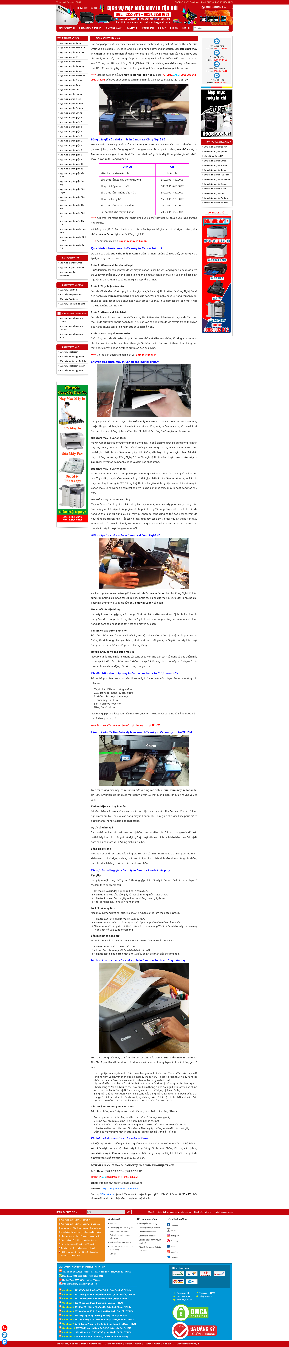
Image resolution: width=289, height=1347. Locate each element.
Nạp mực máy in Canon (71, 71)
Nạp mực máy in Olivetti (71, 113)
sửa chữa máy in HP (213, 156)
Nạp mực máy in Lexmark (72, 94)
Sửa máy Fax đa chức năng (72, 304)
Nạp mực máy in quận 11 (71, 164)
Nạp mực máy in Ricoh (70, 99)
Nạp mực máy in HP (69, 57)
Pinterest (174, 1241)
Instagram (175, 1236)
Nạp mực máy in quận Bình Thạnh (72, 191)
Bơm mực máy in (67, 28)
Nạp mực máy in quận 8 (71, 150)
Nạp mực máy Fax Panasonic (68, 274)
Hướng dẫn (148, 28)
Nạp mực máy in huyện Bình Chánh (73, 239)
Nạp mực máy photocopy (74, 313)
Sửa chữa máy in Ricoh (215, 189)
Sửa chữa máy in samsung (216, 175)
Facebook (175, 1225)
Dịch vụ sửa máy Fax (72, 285)
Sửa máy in (132, 28)
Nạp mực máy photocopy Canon (71, 320)
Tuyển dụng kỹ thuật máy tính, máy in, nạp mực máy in (122, 1229)
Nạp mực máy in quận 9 (71, 155)
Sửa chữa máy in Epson (215, 184)
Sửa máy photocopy (69, 352)
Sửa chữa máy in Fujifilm (216, 203)
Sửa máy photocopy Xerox (72, 370)
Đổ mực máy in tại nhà (90, 28)
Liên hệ (186, 28)
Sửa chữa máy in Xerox (215, 170)
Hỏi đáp (162, 28)
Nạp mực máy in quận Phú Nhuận (72, 199)
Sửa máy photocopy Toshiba (73, 361)
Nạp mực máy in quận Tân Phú (72, 207)
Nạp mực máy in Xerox (70, 85)
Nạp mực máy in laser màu (72, 48)
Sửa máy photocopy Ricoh (72, 356)
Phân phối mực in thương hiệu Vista (120, 1236)
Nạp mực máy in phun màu (72, 52)
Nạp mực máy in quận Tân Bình (72, 175)
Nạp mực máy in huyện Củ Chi (72, 247)
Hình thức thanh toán (147, 1232)
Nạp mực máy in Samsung (72, 66)
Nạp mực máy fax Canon (71, 263)
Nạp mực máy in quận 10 (71, 159)
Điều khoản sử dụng (224, 1212)
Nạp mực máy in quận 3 (71, 127)
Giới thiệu (71, 2)
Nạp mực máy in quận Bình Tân (72, 215)
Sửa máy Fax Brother (69, 290)
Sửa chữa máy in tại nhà (215, 151)
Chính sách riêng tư (202, 1212)
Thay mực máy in (114, 28)
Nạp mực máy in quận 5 (71, 136)
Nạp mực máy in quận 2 (71, 122)
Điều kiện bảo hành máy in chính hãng (150, 1241)
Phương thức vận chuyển (149, 1228)
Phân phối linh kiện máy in (120, 1242)
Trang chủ (60, 2)
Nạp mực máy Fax (70, 258)
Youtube (174, 1252)
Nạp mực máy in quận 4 (71, 131)
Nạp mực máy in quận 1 (71, 117)
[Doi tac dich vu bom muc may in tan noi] (216, 332)
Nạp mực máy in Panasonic (72, 76)
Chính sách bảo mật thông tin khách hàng (122, 1248)
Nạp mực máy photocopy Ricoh (71, 336)
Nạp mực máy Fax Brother (72, 267)
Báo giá (174, 28)
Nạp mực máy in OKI (69, 89)
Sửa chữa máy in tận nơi (215, 147)
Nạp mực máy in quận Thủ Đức (72, 223)
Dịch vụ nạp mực (70, 38)
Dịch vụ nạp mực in (113, 1344)
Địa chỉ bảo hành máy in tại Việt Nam (150, 1249)
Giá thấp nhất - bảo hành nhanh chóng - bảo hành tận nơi (204, 2)
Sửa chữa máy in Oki (214, 193)
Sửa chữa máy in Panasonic (217, 179)
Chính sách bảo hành (148, 1236)
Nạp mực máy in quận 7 (71, 145)
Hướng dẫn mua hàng (148, 1224)
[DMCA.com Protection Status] (190, 1321)
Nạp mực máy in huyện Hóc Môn (72, 231)
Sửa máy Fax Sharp (69, 299)
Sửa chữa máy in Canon (215, 161)
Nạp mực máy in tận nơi (71, 43)
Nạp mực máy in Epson (71, 62)
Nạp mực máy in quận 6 (71, 141)
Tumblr (174, 1247)
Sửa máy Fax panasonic (71, 294)
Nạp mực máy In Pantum (71, 108)
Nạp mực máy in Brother (71, 80)
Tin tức (79, 2)
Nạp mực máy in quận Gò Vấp (72, 183)
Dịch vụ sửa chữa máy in (219, 142)
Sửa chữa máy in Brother (215, 165)
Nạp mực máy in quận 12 (71, 169)
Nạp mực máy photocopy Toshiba (71, 328)
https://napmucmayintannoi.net (120, 1188)
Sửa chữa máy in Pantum (216, 198)
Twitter (173, 1230)
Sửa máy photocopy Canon (72, 366)
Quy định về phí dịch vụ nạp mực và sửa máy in (169, 1212)
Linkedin (174, 1257)
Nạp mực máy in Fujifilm (71, 103)
